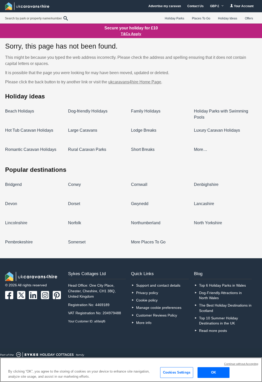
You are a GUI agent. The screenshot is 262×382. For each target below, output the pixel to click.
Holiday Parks (174, 18)
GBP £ (215, 6)
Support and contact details (158, 285)
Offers (249, 18)
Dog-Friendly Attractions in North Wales (220, 295)
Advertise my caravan (164, 6)
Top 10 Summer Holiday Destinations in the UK (218, 320)
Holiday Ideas (227, 18)
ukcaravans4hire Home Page (134, 82)
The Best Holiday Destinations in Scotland (225, 307)
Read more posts (213, 331)
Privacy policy (147, 293)
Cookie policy (147, 300)
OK (213, 372)
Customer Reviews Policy (156, 315)
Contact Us (195, 6)
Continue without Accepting (241, 363)
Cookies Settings (176, 372)
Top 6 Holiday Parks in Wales (222, 285)
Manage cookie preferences (158, 308)
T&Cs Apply (131, 34)
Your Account (243, 6)
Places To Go (201, 18)
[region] (131, 369)
